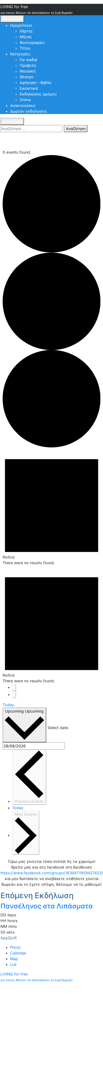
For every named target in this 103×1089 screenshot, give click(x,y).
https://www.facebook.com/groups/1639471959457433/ (51, 872)
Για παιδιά (28, 59)
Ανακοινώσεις (23, 105)
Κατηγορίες (20, 54)
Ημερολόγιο (21, 25)
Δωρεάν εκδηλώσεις (28, 111)
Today (8, 704)
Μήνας (26, 36)
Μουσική (27, 71)
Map (14, 958)
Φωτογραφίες (32, 42)
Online (25, 99)
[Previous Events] (14, 687)
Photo (15, 947)
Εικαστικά (29, 88)
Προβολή (28, 65)
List (13, 964)
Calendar (18, 953)
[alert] (52, 507)
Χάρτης (26, 31)
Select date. (58, 727)
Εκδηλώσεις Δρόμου (38, 94)
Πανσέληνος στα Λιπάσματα (46, 906)
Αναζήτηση (12, 121)
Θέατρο (27, 76)
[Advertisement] (51, 1036)
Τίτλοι (25, 48)
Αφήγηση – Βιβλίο (36, 82)
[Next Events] (14, 694)
